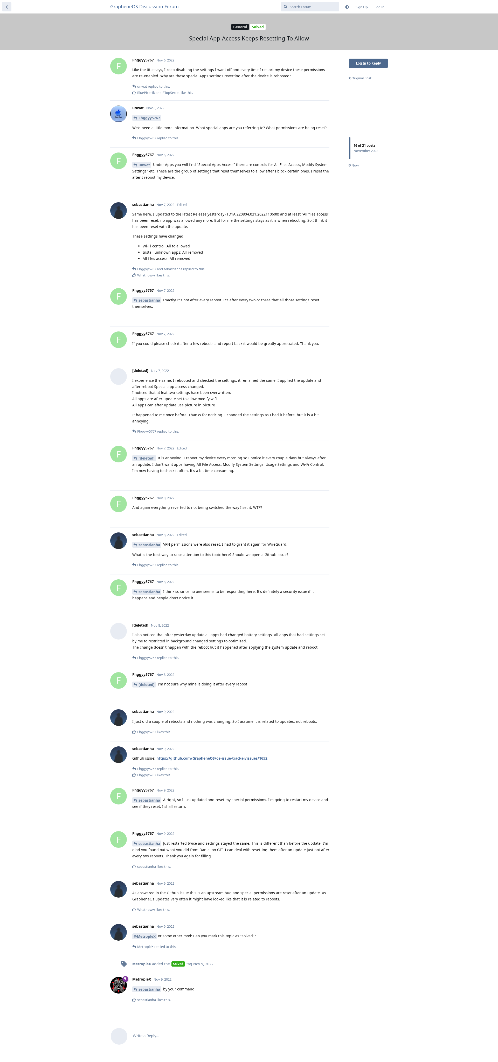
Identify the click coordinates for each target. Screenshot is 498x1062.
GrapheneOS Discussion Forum (144, 6)
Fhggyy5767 (149, 117)
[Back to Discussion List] (6, 6)
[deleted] (147, 458)
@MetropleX (145, 936)
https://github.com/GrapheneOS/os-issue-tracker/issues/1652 (211, 758)
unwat (144, 164)
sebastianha (149, 300)
